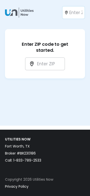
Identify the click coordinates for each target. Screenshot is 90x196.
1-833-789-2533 (27, 160)
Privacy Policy (16, 186)
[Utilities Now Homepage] (21, 13)
